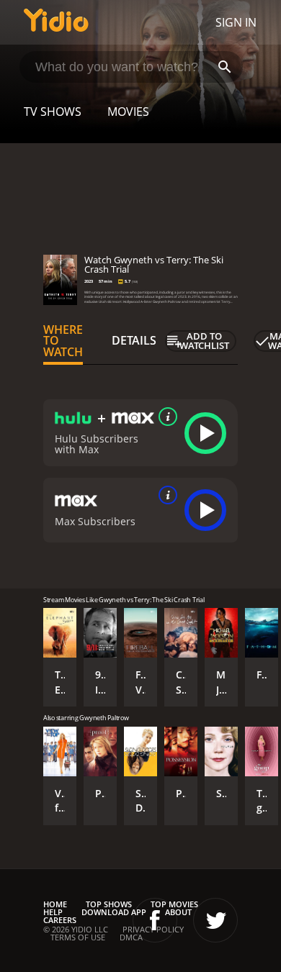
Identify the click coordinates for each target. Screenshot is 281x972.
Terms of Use (77, 937)
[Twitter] (215, 920)
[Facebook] (155, 920)
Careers (59, 919)
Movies (128, 111)
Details (134, 340)
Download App (113, 912)
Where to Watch (63, 341)
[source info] (165, 416)
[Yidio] (56, 22)
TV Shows (52, 111)
